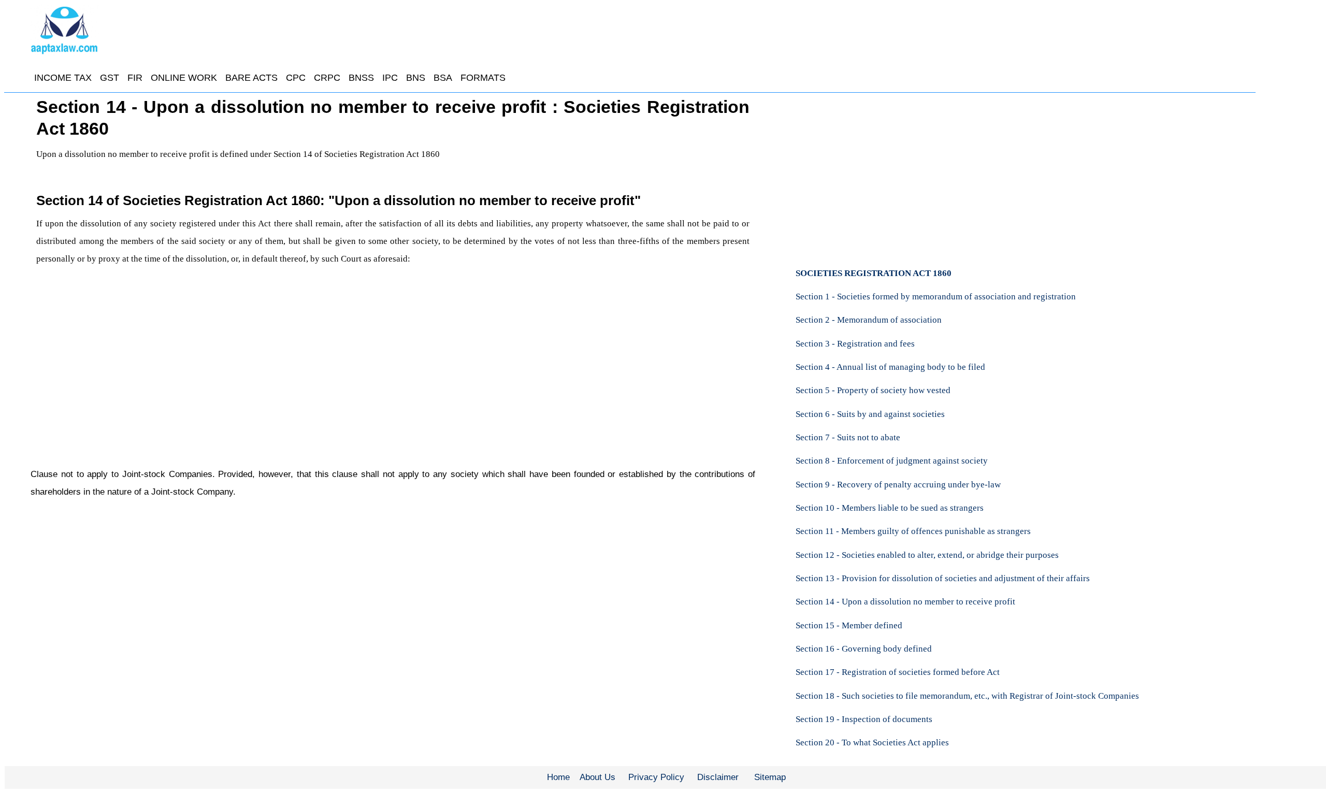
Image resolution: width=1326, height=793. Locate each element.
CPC (296, 78)
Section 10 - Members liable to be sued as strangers (890, 508)
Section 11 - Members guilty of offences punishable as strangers (913, 531)
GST (109, 78)
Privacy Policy (656, 777)
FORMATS (483, 78)
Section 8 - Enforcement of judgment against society (892, 461)
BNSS (361, 78)
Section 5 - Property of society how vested (873, 390)
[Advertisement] (347, 363)
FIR (134, 78)
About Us (597, 777)
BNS (415, 78)
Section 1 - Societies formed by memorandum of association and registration (936, 296)
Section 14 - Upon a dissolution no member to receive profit (905, 602)
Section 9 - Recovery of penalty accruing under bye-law (898, 484)
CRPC (327, 78)
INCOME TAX (63, 78)
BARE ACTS (251, 78)
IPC (390, 78)
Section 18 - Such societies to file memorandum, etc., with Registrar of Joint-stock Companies (967, 696)
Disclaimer (718, 777)
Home (558, 777)
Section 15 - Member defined (849, 625)
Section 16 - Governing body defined (864, 649)
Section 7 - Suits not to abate (848, 437)
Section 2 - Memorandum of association (869, 320)
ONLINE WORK (184, 78)
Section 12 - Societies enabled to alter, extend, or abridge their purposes (927, 555)
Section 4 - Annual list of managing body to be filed (890, 367)
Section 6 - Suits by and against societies (870, 414)
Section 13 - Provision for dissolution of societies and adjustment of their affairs (943, 578)
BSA (443, 78)
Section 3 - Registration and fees (855, 344)
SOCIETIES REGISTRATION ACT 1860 (874, 273)
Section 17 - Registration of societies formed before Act (898, 672)
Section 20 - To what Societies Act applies (872, 742)
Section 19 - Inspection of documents (864, 719)
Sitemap (770, 777)
